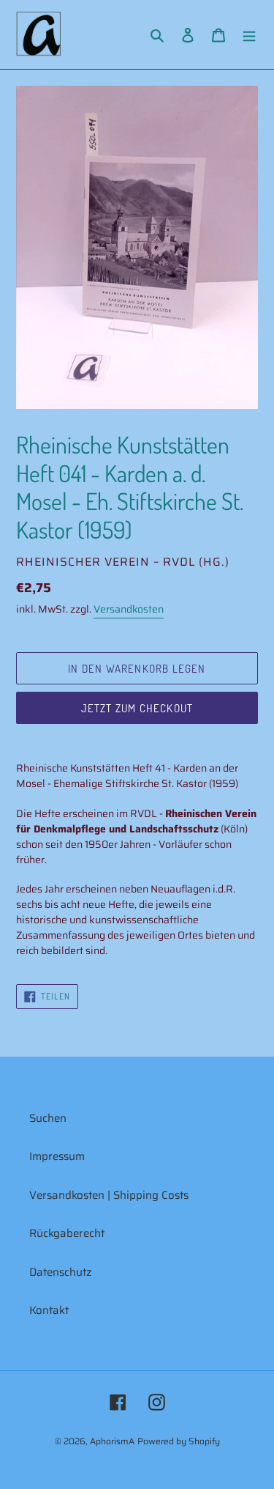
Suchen (47, 1118)
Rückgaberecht (66, 1233)
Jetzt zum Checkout (137, 708)
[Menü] (249, 35)
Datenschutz (60, 1272)
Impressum (57, 1156)
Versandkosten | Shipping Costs (109, 1195)
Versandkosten (129, 609)
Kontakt (49, 1310)
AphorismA (112, 1441)
